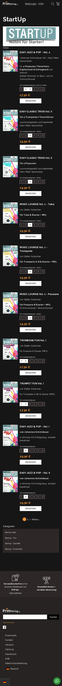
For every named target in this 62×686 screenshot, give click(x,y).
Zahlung (9, 649)
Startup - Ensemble (13, 549)
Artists (41, 3)
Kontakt (9, 640)
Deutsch (14, 669)
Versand (9, 645)
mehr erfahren (15, 593)
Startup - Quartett (12, 543)
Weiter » (35, 519)
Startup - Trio (10, 538)
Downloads (11, 635)
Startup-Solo (10, 532)
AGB (7, 659)
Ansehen (30, 101)
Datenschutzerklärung (16, 663)
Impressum (10, 654)
